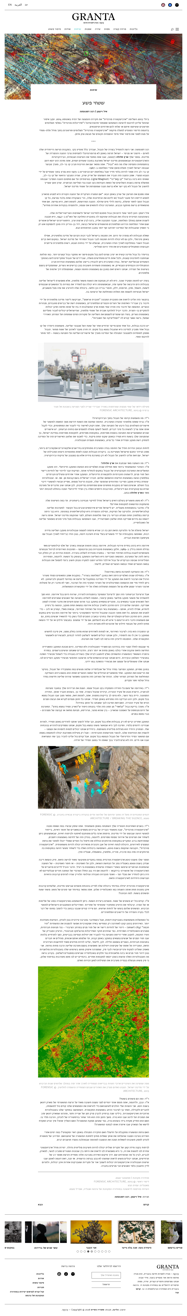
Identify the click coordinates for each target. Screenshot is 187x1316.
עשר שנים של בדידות (14, 1248)
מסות (107, 29)
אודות (67, 29)
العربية (18, 4)
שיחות (77, 29)
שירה (98, 29)
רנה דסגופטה (122, 1196)
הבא (40, 1204)
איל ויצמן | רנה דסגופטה (93, 111)
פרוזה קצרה (119, 29)
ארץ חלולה (122, 157)
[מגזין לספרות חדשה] (93, 17)
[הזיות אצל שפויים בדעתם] (150, 1232)
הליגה (116, 1309)
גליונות (133, 29)
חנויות (40, 1287)
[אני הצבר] (60, 1232)
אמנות (88, 29)
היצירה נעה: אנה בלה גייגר (105, 1247)
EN (10, 4)
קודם (146, 1204)
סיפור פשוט (54, 29)
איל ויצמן (136, 1196)
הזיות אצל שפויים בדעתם (150, 1247)
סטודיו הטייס (97, 1309)
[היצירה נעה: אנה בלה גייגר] (105, 1232)
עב (26, 4)
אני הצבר (59, 1247)
